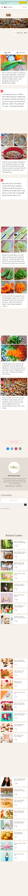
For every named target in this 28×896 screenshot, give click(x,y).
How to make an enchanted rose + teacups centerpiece (19, 683)
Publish (25, 505)
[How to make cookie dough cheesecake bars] (7, 663)
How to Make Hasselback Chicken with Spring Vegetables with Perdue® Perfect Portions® (20, 553)
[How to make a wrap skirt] (7, 856)
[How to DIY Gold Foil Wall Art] (7, 598)
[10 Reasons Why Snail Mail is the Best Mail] (7, 565)
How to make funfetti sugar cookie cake (19, 801)
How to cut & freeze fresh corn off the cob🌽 (20, 542)
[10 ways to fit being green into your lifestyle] (7, 619)
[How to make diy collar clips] (7, 695)
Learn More (22, 2)
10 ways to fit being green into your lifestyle (19, 617)
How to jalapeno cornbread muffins (18, 833)
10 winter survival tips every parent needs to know (19, 585)
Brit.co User (20, 32)
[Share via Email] (20, 448)
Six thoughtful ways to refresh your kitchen (19, 822)
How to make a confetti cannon (19, 574)
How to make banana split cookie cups (19, 725)
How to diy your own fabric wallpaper (19, 736)
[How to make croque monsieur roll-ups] (7, 673)
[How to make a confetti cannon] (7, 576)
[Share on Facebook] (7, 448)
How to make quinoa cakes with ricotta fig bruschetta (19, 812)
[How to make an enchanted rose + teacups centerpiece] (7, 684)
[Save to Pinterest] (16, 448)
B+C (16, 555)
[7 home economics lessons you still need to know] (7, 792)
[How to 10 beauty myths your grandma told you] (7, 781)
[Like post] (10, 442)
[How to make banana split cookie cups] (7, 727)
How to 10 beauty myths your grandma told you (19, 779)
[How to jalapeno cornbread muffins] (7, 835)
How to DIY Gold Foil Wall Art (19, 595)
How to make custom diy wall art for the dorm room (20, 715)
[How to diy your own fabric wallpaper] (7, 738)
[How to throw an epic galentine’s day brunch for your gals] (7, 705)
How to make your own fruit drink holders (19, 606)
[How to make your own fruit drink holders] (7, 608)
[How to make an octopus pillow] (7, 846)
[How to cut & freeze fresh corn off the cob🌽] (7, 544)
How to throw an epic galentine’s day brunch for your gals (19, 704)
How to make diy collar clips (19, 693)
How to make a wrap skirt (19, 854)
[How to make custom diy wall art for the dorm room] (7, 716)
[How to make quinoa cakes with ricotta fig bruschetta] (7, 813)
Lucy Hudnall (17, 544)
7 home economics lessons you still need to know (19, 791)
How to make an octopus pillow (20, 844)
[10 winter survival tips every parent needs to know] (7, 587)
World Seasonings (14, 476)
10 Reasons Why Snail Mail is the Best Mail (19, 563)
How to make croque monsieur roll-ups (19, 671)
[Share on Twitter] (12, 448)
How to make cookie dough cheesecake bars (19, 660)
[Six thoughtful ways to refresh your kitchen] (7, 824)
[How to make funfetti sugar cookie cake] (7, 803)
